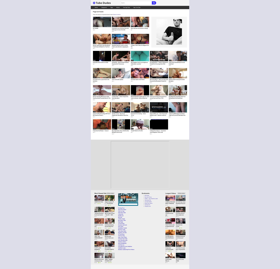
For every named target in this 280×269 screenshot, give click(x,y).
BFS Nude (147, 195)
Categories (104, 7)
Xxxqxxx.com (148, 206)
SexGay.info (147, 204)
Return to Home (116, 14)
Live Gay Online (148, 201)
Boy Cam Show (148, 197)
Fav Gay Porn (126, 7)
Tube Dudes (103, 3)
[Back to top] (275, 264)
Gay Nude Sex (148, 200)
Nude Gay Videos (148, 203)
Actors (118, 7)
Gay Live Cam (136, 7)
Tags (111, 7)
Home (96, 7)
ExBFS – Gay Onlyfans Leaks (151, 198)
